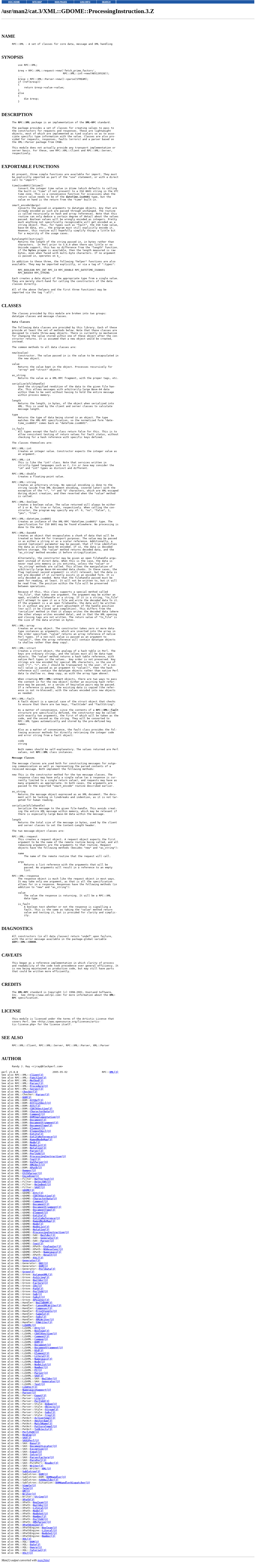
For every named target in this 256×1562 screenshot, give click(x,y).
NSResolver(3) (53, 1249)
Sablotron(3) (31, 1471)
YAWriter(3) (44, 1322)
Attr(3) (35, 1105)
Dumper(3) (29, 1170)
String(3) (41, 1496)
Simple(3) (29, 1485)
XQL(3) (26, 1538)
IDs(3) (37, 1285)
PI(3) (38, 1370)
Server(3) (36, 1088)
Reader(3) (51, 1463)
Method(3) (36, 1080)
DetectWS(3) (42, 1181)
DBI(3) (43, 1263)
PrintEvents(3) (46, 1311)
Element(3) (37, 1128)
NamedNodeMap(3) (41, 1139)
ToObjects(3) (43, 1429)
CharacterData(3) (42, 1111)
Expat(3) (40, 1395)
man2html (43, 1560)
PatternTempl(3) (45, 1426)
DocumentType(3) (41, 1125)
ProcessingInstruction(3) (48, 1156)
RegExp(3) (29, 1434)
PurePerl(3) (38, 1460)
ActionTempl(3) (44, 1418)
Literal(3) (41, 1356)
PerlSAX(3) (37, 1153)
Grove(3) (28, 1271)
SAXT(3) (39, 1187)
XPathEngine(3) (32, 1524)
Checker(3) (29, 1091)
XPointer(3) (41, 1299)
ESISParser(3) (32, 1173)
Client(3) (36, 1074)
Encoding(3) (30, 1176)
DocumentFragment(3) (44, 1122)
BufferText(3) (44, 1178)
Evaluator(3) (52, 1246)
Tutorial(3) (38, 1550)
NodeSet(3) (40, 1513)
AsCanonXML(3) (42, 1274)
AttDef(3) (36, 1100)
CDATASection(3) (41, 1108)
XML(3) (113, 1072)
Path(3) (38, 1288)
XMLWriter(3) (45, 1319)
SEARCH (106, 2)
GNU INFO (85, 2)
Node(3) (35, 1142)
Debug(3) (51, 1403)
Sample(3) (42, 1313)
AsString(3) (41, 1277)
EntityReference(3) (43, 1136)
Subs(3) (41, 1316)
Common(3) (41, 1339)
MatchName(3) (43, 1423)
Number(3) (41, 1367)
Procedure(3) (39, 1086)
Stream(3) (51, 1409)
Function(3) (38, 1077)
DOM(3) (26, 1097)
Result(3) (50, 1254)
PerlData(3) (47, 1268)
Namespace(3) (52, 1252)
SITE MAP (37, 2)
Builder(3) (47, 1235)
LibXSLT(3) (29, 1387)
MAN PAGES (61, 2)
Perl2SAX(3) (30, 1432)
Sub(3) (37, 1294)
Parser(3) (36, 1083)
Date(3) (35, 1544)
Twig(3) (27, 1488)
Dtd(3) (38, 1350)
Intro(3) (36, 1454)
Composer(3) (44, 1308)
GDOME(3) (28, 1190)
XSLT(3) (38, 1257)
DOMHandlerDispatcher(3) (72, 1482)
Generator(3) (49, 1238)
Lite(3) (39, 1398)
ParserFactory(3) (42, 1457)
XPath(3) (36, 1167)
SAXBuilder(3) (48, 1479)
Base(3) (35, 1443)
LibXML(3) (29, 1325)
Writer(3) (36, 1465)
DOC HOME (14, 2)
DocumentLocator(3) (43, 1446)
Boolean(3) (41, 1330)
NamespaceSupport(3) (36, 1389)
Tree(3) (50, 1415)
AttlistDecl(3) (40, 1103)
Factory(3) (40, 1283)
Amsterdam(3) (43, 1420)
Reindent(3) (42, 1184)
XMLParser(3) (42, 1522)
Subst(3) (39, 1297)
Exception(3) (39, 1448)
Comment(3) (37, 1114)
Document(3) (38, 1119)
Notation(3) (38, 1148)
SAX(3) (38, 1375)
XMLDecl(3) (37, 1164)
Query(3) (36, 1547)
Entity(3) (36, 1133)
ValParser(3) (39, 1162)
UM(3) (26, 1491)
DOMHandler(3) (56, 1477)
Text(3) (35, 1159)
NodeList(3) (38, 1145)
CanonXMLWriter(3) (48, 1305)
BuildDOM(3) (44, 1302)
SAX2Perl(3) (30, 1440)
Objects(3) (52, 1406)
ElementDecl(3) (40, 1131)
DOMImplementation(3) (45, 1117)
